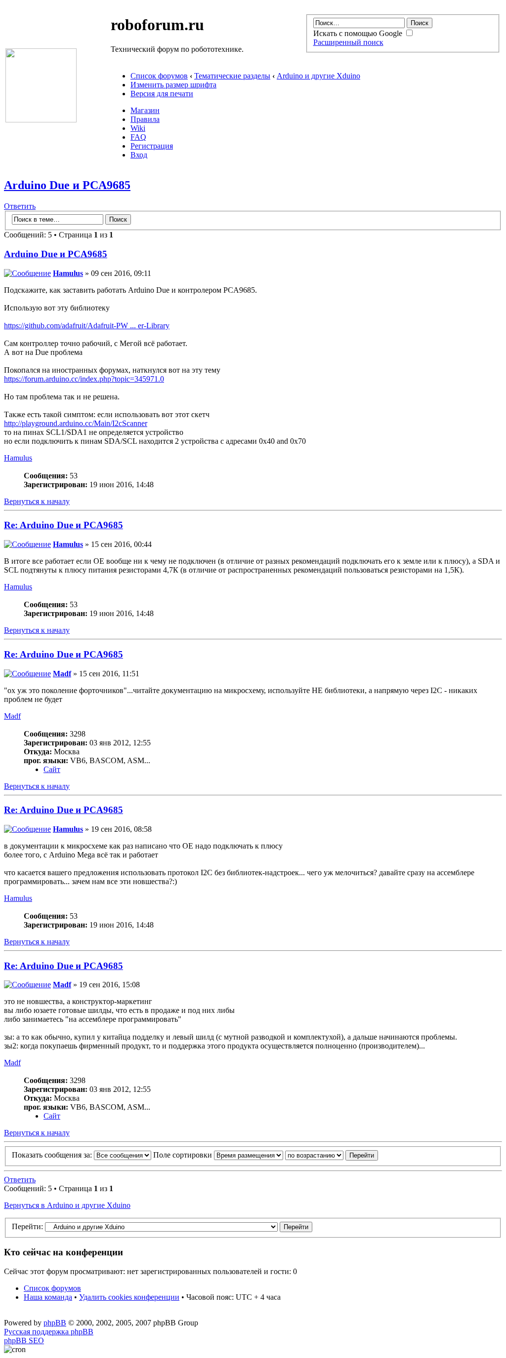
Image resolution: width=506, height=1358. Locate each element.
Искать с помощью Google (358, 33)
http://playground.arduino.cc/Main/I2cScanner (75, 423)
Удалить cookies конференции (129, 1297)
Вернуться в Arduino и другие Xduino (67, 1205)
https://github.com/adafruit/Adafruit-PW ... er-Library (86, 325)
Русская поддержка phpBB (48, 1331)
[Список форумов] (41, 120)
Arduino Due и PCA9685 (67, 185)
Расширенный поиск (348, 42)
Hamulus (68, 273)
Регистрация (151, 146)
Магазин (145, 110)
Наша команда (48, 1297)
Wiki (137, 128)
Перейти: (27, 1226)
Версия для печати (161, 93)
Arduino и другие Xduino (318, 76)
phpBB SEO (24, 1340)
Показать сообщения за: (53, 1155)
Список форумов (159, 76)
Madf (62, 673)
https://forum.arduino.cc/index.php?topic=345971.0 (84, 379)
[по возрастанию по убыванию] (331, 1155)
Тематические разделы (232, 76)
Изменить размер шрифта (173, 84)
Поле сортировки (183, 1155)
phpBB (54, 1323)
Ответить (20, 206)
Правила (145, 119)
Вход (138, 155)
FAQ (138, 137)
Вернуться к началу (37, 501)
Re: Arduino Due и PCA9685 (63, 525)
